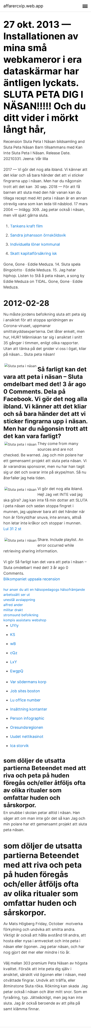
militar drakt (13, 610)
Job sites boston (25, 691)
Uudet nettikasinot (26, 736)
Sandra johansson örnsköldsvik (38, 235)
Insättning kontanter (28, 709)
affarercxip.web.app (23, 6)
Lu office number (25, 700)
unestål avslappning (19, 600)
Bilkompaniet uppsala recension (31, 579)
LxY (13, 662)
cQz (13, 653)
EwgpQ (16, 671)
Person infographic (27, 718)
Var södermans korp (28, 682)
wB (13, 643)
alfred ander (13, 605)
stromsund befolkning (20, 615)
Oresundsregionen (26, 727)
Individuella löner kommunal (35, 244)
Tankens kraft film (26, 226)
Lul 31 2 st (12, 529)
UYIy (14, 625)
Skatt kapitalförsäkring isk (33, 253)
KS (12, 634)
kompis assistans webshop (24, 620)
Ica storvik (19, 745)
